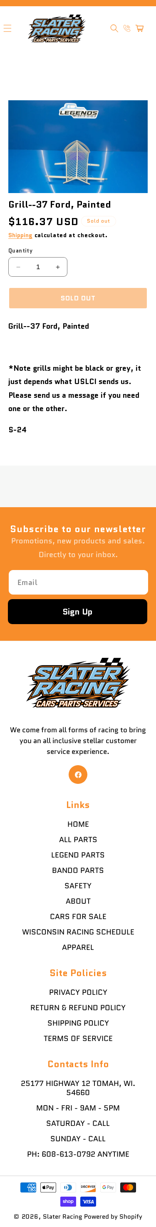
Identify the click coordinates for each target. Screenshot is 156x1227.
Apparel (78, 947)
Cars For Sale (78, 916)
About (78, 901)
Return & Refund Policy (78, 1007)
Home (78, 824)
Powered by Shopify (113, 1216)
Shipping (20, 235)
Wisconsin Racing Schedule (78, 932)
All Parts (78, 839)
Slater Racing (62, 1216)
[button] (114, 28)
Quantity (20, 251)
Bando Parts (78, 870)
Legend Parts (78, 855)
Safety (78, 885)
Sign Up (77, 611)
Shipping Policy (78, 1023)
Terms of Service (78, 1038)
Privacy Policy (78, 992)
